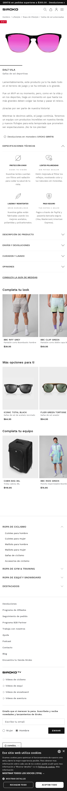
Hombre (24, 730)
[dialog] (33, 769)
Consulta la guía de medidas (19, 277)
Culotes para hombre (16, 533)
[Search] (45, 9)
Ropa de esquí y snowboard (21, 577)
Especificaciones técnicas (18, 146)
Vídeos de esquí (14, 685)
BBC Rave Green (50, 481)
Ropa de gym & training (18, 568)
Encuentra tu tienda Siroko (17, 660)
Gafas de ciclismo (14, 555)
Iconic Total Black (15, 412)
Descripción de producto (18, 234)
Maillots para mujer (15, 549)
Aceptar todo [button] (49, 785)
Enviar (56, 730)
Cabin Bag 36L (12, 481)
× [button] (63, 751)
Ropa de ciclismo (14, 526)
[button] (33, 773)
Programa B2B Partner (14, 622)
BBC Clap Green (50, 339)
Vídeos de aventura (16, 698)
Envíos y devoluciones (16, 245)
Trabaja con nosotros (13, 628)
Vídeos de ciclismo (16, 679)
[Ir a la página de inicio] (10, 9)
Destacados (10, 586)
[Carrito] (50, 9)
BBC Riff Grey (12, 339)
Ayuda (5, 635)
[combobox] (59, 751)
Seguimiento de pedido (14, 616)
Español (11, 746)
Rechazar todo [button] (18, 785)
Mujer (9, 730)
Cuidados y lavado (13, 256)
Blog (4, 653)
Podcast (6, 641)
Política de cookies (46, 766)
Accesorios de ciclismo (17, 561)
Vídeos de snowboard (17, 692)
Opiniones (8, 266)
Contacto (7, 647)
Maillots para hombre (16, 544)
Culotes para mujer (15, 538)
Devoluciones (9, 604)
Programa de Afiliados (14, 610)
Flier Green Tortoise (53, 412)
